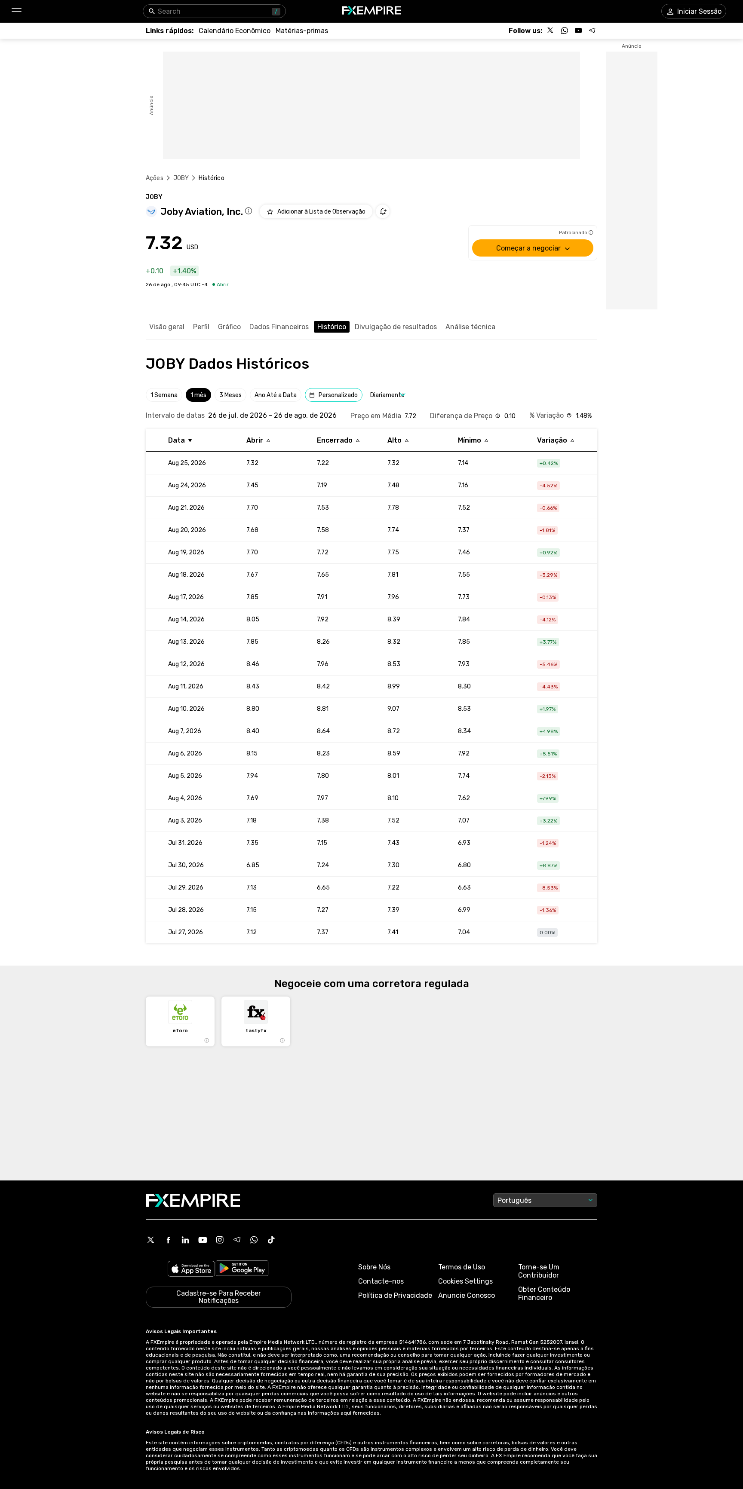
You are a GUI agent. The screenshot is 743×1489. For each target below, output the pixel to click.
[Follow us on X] (551, 30)
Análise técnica (470, 327)
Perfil (201, 327)
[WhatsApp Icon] (254, 1240)
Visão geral (166, 327)
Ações (154, 178)
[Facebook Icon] (168, 1240)
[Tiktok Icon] (271, 1240)
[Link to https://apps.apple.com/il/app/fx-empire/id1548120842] (191, 1269)
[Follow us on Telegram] (592, 30)
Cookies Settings (465, 1281)
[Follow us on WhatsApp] (564, 30)
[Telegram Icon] (237, 1240)
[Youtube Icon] (202, 1240)
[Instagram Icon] (220, 1240)
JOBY (181, 178)
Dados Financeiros (279, 327)
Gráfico (229, 327)
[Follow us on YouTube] (578, 30)
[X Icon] (151, 1240)
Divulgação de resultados (396, 327)
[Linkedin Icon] (185, 1240)
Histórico (331, 327)
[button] (16, 11)
